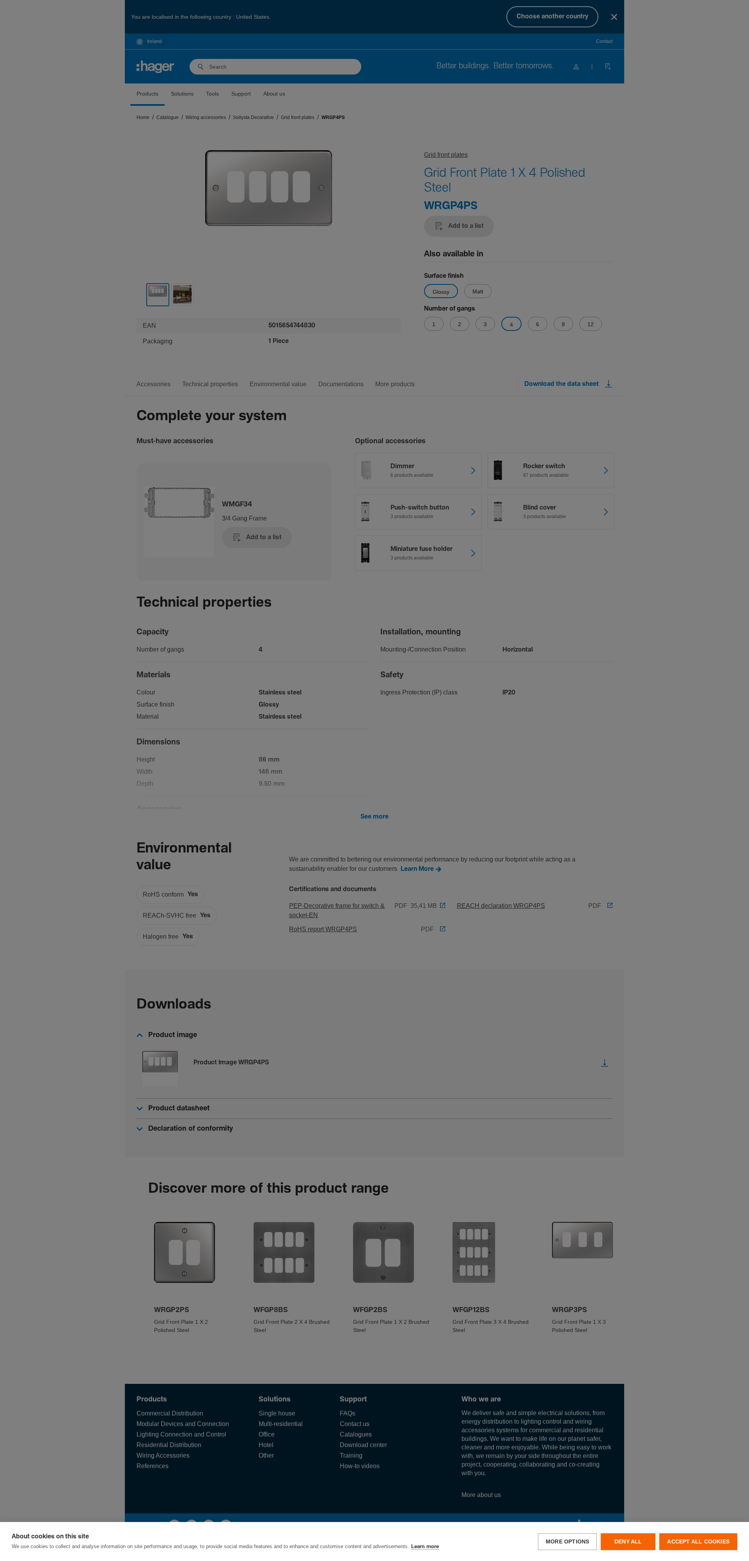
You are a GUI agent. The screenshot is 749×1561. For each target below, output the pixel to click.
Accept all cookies (698, 1542)
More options (567, 1542)
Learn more (425, 1546)
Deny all (628, 1542)
